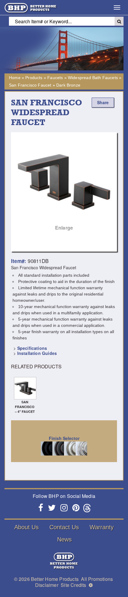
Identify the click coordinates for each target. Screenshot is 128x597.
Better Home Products (55, 579)
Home (15, 77)
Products (33, 77)
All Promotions (97, 579)
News (64, 539)
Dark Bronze (68, 85)
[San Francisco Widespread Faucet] (64, 184)
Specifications (32, 348)
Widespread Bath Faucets (93, 77)
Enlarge (64, 227)
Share (103, 102)
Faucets (55, 77)
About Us (26, 527)
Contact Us (64, 527)
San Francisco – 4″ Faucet (25, 407)
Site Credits (73, 584)
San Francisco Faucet (30, 85)
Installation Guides (37, 353)
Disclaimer (46, 584)
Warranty (102, 527)
